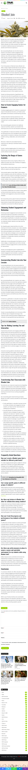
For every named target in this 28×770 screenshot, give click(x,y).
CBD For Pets (4, 721)
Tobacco (3, 723)
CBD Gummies (5, 696)
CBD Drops (4, 739)
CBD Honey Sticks (6, 729)
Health (3, 708)
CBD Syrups (4, 744)
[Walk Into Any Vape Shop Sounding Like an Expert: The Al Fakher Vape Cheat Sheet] (7, 659)
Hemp (3, 715)
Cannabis (4, 704)
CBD (3, 692)
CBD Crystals (4, 731)
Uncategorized (5, 737)
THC (3, 719)
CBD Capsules (5, 741)
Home (3, 8)
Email (2, 632)
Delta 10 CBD (4, 713)
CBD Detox (4, 750)
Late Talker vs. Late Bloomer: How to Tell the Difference (20, 679)
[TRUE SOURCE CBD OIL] (8, 3)
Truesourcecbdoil (5, 698)
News (7, 8)
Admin (4, 18)
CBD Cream (4, 735)
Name (2, 627)
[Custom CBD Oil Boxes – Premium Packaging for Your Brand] (21, 659)
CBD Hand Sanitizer (6, 746)
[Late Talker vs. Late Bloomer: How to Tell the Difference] (21, 674)
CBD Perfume (5, 717)
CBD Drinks (4, 727)
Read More (3, 495)
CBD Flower (4, 725)
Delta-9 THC (4, 702)
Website (2, 637)
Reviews (3, 733)
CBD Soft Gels (5, 748)
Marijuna (3, 706)
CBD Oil (3, 710)
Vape (3, 694)
